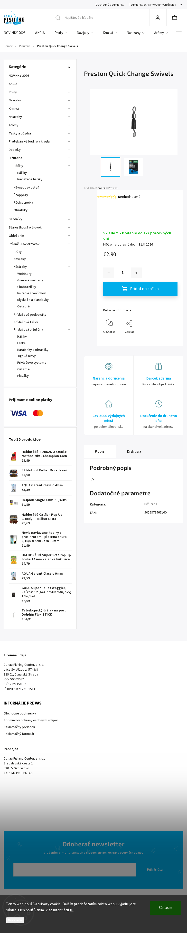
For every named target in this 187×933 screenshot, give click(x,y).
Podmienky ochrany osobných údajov (152, 5)
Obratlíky (21, 210)
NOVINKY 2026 (19, 75)
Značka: (107, 188)
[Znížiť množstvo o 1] (108, 272)
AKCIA (13, 84)
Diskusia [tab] (134, 451)
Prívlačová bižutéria (28, 329)
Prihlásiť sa (155, 869)
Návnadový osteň (26, 187)
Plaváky (23, 375)
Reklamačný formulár (19, 734)
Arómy (14, 125)
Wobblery (24, 273)
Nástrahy (15, 116)
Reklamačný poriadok (19, 727)
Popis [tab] (100, 451)
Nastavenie (15, 920)
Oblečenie (16, 235)
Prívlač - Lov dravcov (24, 244)
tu (72, 910)
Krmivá (14, 108)
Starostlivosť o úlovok (25, 227)
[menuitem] (17, 33)
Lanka (21, 343)
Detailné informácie (117, 310)
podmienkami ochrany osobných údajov (116, 852)
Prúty (13, 92)
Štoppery (21, 195)
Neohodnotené (129, 197)
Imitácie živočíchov (31, 293)
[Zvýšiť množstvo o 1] (136, 272)
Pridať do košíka (144, 289)
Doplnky (15, 149)
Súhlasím (165, 907)
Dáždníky (15, 219)
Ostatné (23, 306)
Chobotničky (26, 287)
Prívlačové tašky (26, 322)
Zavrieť (168, 340)
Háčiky (18, 165)
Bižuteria (15, 158)
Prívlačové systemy (31, 362)
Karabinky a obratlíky (32, 349)
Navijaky (15, 100)
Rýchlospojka (23, 202)
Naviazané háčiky (30, 179)
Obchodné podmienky (109, 5)
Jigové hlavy (26, 356)
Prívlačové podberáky (30, 314)
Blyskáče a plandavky (33, 299)
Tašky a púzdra (20, 133)
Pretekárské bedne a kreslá (29, 141)
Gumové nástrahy (30, 280)
